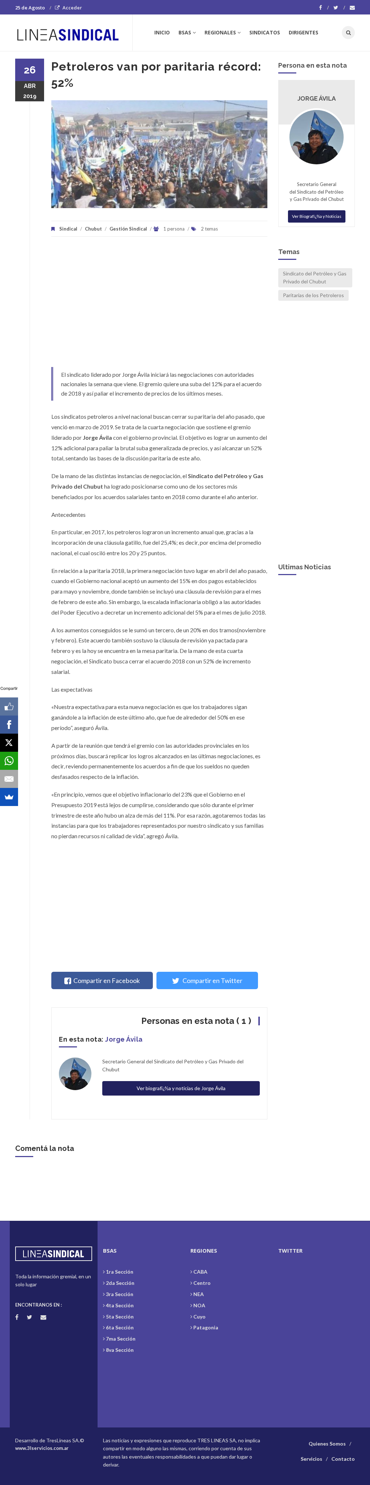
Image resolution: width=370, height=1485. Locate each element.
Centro (202, 1283)
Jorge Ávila (124, 1039)
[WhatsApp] (9, 761)
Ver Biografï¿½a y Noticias (316, 216)
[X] (9, 743)
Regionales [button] (220, 32)
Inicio (162, 32)
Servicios (311, 1459)
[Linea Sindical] (73, 32)
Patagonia (205, 1327)
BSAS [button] (184, 32)
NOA (199, 1305)
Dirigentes (303, 32)
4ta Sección (120, 1305)
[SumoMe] (9, 797)
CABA (200, 1272)
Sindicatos (264, 32)
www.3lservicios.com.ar (42, 1448)
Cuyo (199, 1316)
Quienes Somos (327, 1443)
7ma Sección (120, 1339)
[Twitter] (339, 7)
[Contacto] (352, 7)
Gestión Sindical (128, 229)
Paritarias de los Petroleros (313, 295)
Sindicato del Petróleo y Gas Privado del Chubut (315, 277)
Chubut (93, 229)
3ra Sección (119, 1294)
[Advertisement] (159, 305)
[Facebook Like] (9, 706)
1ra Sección (119, 1272)
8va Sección (120, 1350)
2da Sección (120, 1283)
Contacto (343, 1459)
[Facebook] (324, 7)
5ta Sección (120, 1316)
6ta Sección (120, 1327)
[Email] (9, 779)
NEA (198, 1294)
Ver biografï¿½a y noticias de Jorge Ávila (181, 1088)
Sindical (68, 229)
